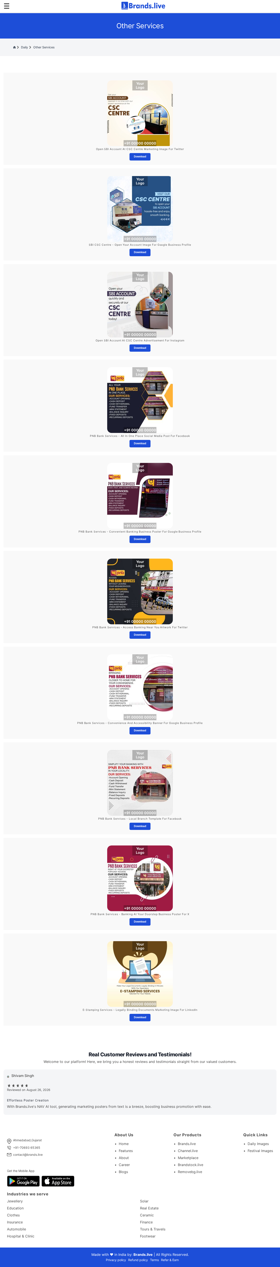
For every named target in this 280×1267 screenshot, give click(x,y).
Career (124, 1165)
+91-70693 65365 (26, 1147)
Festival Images (260, 1151)
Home (124, 1144)
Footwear (148, 1236)
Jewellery (15, 1201)
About (124, 1158)
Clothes (13, 1215)
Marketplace (188, 1158)
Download (140, 156)
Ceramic (147, 1215)
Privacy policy (116, 1260)
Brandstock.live (190, 1165)
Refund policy (138, 1260)
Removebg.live (190, 1172)
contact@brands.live (28, 1154)
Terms (154, 1260)
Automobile (16, 1229)
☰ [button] (7, 6)
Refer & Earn (170, 1260)
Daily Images (258, 1144)
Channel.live (188, 1151)
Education (15, 1208)
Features (126, 1151)
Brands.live (187, 1144)
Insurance (15, 1222)
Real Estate (149, 1208)
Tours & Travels (152, 1229)
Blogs (123, 1172)
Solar (144, 1201)
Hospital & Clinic (20, 1236)
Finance (146, 1222)
